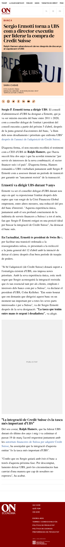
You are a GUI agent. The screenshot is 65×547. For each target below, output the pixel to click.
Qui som (36, 505)
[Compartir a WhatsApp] (8, 101)
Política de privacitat (43, 525)
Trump (4, 3)
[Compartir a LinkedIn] (23, 101)
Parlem (29, 3)
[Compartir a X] (3, 101)
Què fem (36, 509)
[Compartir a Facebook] (18, 101)
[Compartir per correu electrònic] (28, 101)
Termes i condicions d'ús (44, 522)
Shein (37, 3)
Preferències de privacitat (45, 532)
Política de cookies (42, 529)
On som (36, 512)
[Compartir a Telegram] (13, 101)
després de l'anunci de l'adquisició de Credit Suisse (31, 139)
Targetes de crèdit (49, 3)
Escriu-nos (38, 518)
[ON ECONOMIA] (6, 11)
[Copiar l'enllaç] (33, 101)
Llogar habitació (16, 3)
